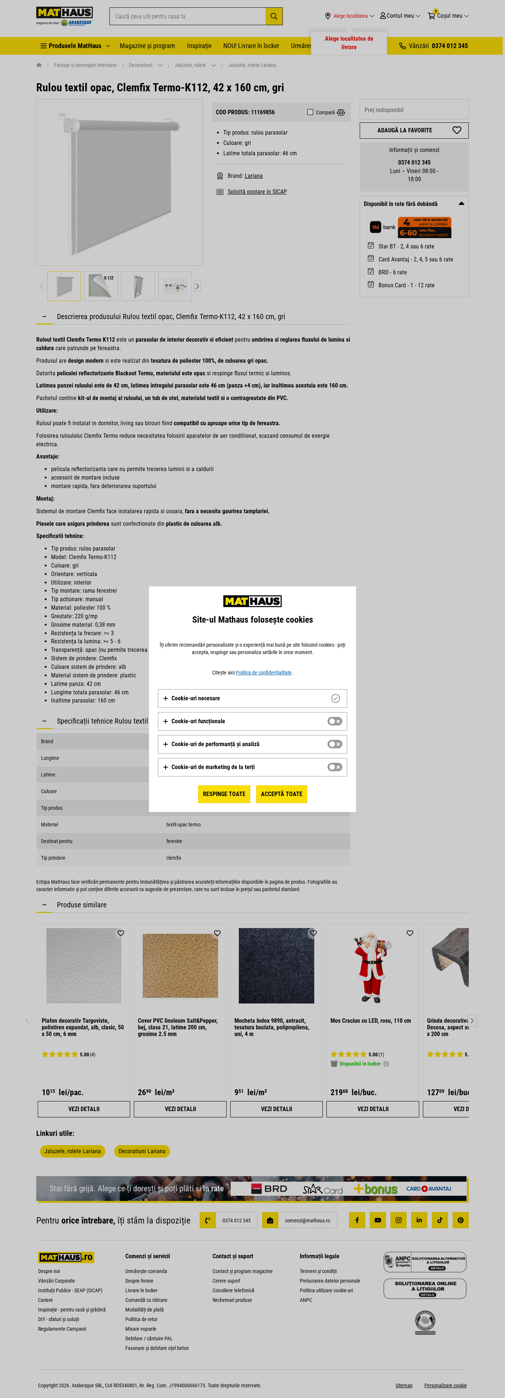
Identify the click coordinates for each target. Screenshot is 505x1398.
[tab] (252, 698)
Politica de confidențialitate (264, 673)
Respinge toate (224, 794)
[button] (191, 698)
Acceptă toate (281, 794)
